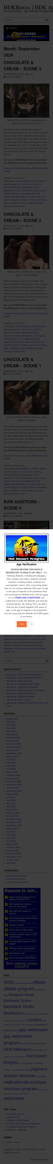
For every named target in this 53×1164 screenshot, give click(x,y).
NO (31, 624)
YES (22, 624)
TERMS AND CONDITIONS (27, 597)
